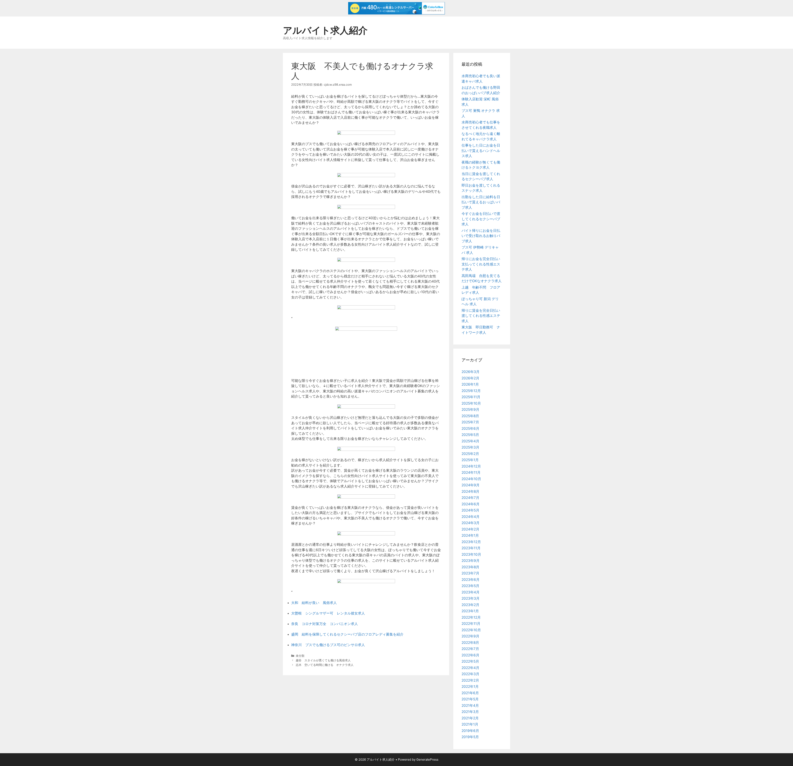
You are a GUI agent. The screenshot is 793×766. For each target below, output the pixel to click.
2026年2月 (470, 378)
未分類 (300, 655)
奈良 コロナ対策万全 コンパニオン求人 (324, 624)
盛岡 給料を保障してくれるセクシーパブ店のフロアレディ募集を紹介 (347, 634)
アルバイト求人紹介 (325, 30)
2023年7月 (470, 573)
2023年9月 (471, 561)
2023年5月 (470, 586)
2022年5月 (470, 661)
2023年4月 (471, 592)
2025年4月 (470, 441)
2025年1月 (470, 460)
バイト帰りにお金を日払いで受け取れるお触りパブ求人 (481, 235)
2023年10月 (471, 554)
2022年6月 (470, 655)
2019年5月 (470, 737)
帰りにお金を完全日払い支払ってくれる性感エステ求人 (481, 264)
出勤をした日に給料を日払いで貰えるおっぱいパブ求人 (481, 202)
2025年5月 (470, 435)
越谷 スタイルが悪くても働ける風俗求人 (323, 660)
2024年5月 (470, 510)
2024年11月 (471, 472)
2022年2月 (470, 680)
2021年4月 (470, 705)
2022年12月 (471, 617)
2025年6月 (470, 428)
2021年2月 (470, 718)
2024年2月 (470, 529)
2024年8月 (470, 491)
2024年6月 (471, 504)
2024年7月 (470, 498)
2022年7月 (470, 649)
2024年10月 (471, 479)
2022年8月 (470, 643)
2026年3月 (471, 372)
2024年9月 (471, 485)
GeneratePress (427, 759)
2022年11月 (471, 624)
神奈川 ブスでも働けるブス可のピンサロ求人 (328, 645)
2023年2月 (470, 605)
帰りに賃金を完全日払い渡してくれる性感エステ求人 (481, 315)
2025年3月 (470, 447)
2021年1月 (470, 724)
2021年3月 (470, 712)
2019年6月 (470, 731)
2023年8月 (470, 567)
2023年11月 (471, 548)
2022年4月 (470, 668)
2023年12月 (471, 542)
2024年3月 (471, 523)
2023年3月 (471, 598)
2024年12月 (471, 466)
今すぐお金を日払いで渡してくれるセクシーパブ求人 (481, 219)
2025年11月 (471, 397)
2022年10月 (471, 630)
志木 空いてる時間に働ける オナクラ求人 (325, 665)
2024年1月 (470, 535)
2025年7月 (470, 422)
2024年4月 (471, 517)
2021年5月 (470, 699)
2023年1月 (470, 611)
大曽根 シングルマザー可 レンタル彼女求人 (328, 613)
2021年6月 (470, 693)
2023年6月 (471, 580)
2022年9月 (470, 636)
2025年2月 (470, 454)
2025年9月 (470, 409)
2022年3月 (470, 674)
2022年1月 (470, 686)
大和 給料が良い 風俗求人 (314, 603)
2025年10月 (471, 403)
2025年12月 (471, 391)
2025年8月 (470, 416)
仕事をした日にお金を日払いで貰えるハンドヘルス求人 (481, 150)
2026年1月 (470, 384)
